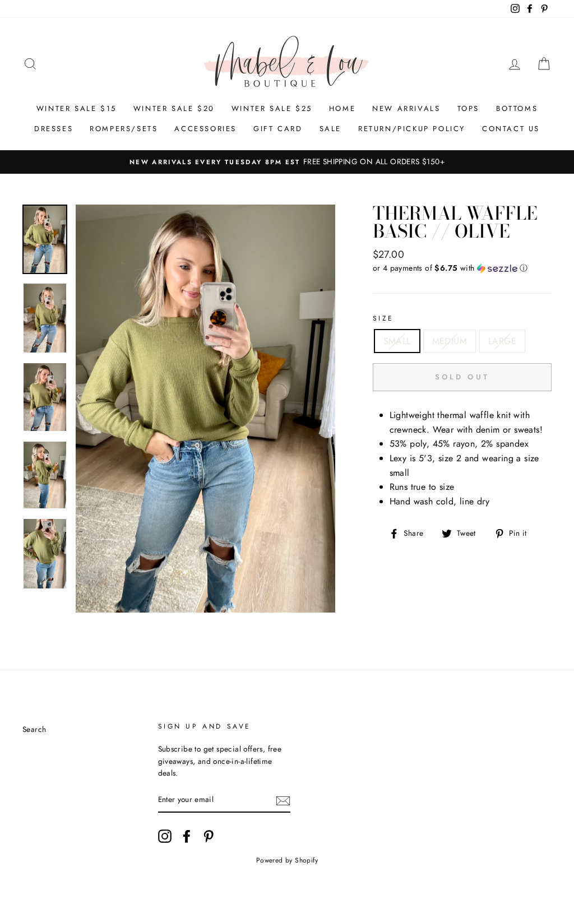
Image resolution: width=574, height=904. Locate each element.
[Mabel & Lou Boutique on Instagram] (165, 836)
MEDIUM (449, 341)
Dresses (53, 128)
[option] (287, 162)
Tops (468, 108)
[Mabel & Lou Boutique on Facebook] (186, 836)
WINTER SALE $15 (76, 108)
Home (342, 108)
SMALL (397, 341)
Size (383, 318)
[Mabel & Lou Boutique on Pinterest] (208, 836)
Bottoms (517, 108)
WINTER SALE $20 (174, 108)
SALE (330, 128)
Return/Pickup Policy (411, 128)
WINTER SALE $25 (272, 108)
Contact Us (511, 128)
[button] (462, 267)
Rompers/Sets (124, 128)
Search (34, 729)
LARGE (502, 341)
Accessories (205, 128)
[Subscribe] (283, 800)
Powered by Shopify (287, 860)
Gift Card (277, 128)
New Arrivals (406, 108)
